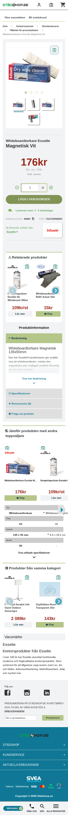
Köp (49, 313)
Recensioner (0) (21, 403)
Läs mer (20, 313)
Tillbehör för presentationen (24, 30)
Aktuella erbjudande (34, 764)
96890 (27, 219)
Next (55, 290)
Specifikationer (20, 393)
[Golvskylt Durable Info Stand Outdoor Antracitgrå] (18, 589)
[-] (17, 187)
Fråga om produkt (22, 413)
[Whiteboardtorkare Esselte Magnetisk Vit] (34, 66)
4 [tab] (42, 92)
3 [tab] (37, 92)
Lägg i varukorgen (34, 199)
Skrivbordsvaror (50, 26)
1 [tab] (26, 92)
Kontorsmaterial (24, 26)
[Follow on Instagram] (27, 694)
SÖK (42, 811)
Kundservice (34, 754)
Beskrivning (19, 338)
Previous (13, 290)
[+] (51, 187)
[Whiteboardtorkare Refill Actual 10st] (48, 278)
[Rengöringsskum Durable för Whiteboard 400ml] (20, 278)
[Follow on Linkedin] (47, 694)
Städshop (34, 744)
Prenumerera (53, 718)
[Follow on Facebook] (7, 694)
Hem (5, 26)
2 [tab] (31, 92)
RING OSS (32, 811)
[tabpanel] (34, 66)
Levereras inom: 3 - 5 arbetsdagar (34, 210)
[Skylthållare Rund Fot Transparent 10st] (50, 589)
